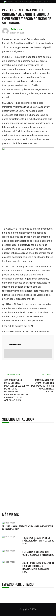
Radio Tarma (16, 29)
